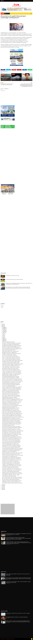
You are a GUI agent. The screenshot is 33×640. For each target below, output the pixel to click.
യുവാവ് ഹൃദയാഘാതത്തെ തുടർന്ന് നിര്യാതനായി (9, 355)
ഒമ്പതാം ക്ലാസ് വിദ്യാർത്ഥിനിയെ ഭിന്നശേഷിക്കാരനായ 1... (11, 467)
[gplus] (25, 1)
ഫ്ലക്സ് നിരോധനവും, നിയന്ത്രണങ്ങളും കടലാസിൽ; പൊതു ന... (12, 459)
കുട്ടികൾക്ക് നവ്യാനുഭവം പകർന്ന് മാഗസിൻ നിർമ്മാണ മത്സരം (5, 78)
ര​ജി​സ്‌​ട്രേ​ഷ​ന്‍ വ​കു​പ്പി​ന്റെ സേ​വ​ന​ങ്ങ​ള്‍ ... (8, 425)
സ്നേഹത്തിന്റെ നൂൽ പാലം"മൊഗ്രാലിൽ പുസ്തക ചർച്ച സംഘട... (11, 433)
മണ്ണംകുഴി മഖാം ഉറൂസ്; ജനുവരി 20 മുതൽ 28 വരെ (9, 406)
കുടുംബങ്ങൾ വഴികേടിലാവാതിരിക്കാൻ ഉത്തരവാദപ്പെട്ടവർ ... (11, 383)
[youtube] (29, 1)
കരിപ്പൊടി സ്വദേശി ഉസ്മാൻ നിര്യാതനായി (8, 349)
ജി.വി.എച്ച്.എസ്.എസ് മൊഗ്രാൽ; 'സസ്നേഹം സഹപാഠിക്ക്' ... (11, 428)
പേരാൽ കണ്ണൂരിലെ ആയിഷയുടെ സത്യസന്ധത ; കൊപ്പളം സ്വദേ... (12, 473)
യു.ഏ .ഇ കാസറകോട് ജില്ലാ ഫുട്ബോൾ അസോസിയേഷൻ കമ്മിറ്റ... (12, 360)
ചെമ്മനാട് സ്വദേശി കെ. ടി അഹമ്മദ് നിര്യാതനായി (10, 393)
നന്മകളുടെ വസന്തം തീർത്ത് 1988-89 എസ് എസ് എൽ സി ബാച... (12, 464)
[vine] (28, 1)
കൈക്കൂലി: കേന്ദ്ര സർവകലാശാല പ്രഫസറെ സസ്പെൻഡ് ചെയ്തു (12, 430)
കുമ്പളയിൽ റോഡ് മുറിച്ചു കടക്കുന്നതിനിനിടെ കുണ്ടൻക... (10, 390)
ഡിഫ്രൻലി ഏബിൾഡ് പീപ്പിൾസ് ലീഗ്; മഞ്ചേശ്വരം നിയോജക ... (12, 465)
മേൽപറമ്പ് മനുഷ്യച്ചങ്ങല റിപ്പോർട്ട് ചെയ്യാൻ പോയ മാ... (11, 391)
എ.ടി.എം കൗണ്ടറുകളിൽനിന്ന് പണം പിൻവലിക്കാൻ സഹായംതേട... (12, 434)
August (3, 332)
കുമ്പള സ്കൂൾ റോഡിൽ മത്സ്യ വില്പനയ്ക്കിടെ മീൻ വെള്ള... (11, 392)
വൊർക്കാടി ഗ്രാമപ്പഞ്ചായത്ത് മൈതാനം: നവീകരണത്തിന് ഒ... (11, 421)
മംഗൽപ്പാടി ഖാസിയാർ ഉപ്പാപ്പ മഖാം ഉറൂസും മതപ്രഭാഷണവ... (11, 470)
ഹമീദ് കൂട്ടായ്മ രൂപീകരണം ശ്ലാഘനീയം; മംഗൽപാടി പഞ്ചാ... (11, 382)
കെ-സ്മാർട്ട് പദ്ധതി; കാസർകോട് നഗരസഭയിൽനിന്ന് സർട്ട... (11, 462)
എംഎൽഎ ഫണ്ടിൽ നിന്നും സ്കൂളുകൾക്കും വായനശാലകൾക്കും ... (12, 414)
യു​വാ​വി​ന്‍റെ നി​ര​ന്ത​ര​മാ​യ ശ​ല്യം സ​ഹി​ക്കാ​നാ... (9, 354)
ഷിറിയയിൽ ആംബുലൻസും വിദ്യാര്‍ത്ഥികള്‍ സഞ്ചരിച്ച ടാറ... (11, 418)
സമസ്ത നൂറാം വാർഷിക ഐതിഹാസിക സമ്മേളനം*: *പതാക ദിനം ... (12, 400)
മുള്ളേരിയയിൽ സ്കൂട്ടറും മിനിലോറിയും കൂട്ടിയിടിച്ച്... (9, 397)
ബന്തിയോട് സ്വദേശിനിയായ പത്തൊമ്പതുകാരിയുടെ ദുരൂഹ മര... (12, 480)
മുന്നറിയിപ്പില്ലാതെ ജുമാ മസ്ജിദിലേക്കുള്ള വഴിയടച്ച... (10, 435)
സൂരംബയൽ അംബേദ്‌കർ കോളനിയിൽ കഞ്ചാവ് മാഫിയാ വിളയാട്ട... (12, 448)
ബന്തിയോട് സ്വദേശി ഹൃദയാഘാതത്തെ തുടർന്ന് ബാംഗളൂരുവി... (12, 472)
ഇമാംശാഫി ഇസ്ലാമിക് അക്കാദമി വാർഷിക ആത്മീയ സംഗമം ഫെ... (12, 348)
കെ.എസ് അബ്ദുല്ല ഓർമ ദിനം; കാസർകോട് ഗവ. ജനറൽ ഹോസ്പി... (12, 381)
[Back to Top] (31, 639)
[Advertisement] (11, 122)
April (3, 337)
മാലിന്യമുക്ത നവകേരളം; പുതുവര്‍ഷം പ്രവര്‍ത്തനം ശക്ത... (11, 481)
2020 (2, 488)
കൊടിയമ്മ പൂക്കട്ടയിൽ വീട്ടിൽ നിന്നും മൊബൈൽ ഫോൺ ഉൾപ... (12, 345)
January (3, 340)
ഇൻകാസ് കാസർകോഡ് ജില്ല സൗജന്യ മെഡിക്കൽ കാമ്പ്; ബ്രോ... (12, 413)
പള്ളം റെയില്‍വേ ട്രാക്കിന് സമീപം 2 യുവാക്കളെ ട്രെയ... (10, 351)
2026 (2, 324)
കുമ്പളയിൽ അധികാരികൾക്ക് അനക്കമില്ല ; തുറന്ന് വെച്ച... (11, 407)
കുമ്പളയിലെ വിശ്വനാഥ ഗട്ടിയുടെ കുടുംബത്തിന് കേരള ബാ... (11, 374)
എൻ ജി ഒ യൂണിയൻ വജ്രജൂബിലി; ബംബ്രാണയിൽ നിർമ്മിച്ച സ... (12, 415)
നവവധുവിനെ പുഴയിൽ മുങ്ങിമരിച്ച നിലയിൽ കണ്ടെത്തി (10, 471)
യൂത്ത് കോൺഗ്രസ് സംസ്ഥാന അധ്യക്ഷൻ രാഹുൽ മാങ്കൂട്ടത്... (11, 445)
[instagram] (24, 1)
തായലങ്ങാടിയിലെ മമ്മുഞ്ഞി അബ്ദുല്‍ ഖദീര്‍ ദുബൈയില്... (10, 376)
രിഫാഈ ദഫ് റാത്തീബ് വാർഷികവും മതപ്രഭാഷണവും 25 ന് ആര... (12, 378)
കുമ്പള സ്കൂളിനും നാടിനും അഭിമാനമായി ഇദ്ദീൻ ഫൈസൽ (10, 450)
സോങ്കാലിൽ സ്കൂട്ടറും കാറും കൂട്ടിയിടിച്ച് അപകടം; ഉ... (10, 456)
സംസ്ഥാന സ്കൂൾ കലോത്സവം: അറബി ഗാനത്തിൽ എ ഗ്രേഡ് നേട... (12, 405)
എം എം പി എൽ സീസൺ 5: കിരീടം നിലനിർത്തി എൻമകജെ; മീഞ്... (12, 477)
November (3, 328)
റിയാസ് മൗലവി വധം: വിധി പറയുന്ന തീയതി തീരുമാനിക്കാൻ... (11, 440)
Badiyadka (3, 74)
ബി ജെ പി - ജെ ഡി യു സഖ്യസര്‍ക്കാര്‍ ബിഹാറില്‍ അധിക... (11, 356)
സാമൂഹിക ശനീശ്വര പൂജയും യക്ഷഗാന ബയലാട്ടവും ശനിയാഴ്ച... (12, 449)
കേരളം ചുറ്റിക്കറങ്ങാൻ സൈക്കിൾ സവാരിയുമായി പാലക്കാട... (11, 442)
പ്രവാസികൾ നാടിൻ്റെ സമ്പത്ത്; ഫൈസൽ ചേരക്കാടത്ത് (10, 367)
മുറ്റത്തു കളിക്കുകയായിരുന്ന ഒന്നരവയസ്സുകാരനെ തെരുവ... (11, 410)
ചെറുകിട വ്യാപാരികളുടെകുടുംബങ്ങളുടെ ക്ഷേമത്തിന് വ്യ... (11, 384)
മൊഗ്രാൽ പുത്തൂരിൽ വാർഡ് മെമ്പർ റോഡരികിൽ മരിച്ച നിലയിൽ (12, 452)
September (4, 331)
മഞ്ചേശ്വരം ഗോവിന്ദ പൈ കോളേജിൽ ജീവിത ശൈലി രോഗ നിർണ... (12, 399)
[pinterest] (30, 1)
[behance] (26, 1)
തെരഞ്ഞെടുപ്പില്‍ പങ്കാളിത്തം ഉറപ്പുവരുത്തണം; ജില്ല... (10, 368)
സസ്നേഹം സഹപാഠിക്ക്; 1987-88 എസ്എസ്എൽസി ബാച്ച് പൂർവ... (12, 411)
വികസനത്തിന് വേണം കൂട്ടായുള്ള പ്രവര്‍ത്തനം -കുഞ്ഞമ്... (11, 474)
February (3, 339)
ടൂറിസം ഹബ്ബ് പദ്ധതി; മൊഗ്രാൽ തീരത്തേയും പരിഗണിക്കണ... (11, 359)
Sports (2, 307)
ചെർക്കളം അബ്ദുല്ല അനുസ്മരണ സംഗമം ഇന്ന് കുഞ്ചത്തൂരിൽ (11, 373)
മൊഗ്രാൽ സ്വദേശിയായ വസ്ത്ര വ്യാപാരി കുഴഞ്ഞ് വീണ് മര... (11, 347)
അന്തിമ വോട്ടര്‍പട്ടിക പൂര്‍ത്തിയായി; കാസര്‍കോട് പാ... (10, 375)
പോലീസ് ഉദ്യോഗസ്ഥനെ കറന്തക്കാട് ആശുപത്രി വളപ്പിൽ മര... (11, 457)
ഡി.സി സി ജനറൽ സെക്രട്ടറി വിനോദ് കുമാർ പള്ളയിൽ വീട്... (11, 441)
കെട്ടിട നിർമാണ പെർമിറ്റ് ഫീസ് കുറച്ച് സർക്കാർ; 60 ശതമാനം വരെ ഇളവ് (18, 613)
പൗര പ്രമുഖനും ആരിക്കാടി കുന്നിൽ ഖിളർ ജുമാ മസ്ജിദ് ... (11, 362)
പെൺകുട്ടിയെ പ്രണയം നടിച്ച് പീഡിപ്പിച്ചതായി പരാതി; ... (10, 404)
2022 (2, 485)
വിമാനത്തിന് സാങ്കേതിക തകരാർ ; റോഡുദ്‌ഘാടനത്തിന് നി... (11, 463)
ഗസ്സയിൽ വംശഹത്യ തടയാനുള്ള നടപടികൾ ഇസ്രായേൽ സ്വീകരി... (12, 363)
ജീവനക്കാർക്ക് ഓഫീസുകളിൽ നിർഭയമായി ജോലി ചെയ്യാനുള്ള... (12, 427)
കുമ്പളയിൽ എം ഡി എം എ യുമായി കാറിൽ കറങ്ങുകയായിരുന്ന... (12, 389)
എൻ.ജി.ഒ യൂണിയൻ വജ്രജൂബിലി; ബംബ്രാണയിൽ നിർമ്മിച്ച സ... (12, 422)
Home (2, 13)
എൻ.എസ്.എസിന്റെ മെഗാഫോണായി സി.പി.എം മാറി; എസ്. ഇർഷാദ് (12, 455)
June (3, 334)
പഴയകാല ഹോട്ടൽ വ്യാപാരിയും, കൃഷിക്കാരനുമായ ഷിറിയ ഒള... (12, 370)
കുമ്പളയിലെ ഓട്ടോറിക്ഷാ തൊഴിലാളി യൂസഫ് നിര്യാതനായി (11, 458)
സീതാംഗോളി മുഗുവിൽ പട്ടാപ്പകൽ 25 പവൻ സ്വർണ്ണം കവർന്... (11, 412)
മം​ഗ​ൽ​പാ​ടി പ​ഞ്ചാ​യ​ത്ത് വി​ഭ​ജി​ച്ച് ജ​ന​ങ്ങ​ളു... (9, 385)
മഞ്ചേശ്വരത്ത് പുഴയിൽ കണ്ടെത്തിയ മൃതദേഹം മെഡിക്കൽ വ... (12, 429)
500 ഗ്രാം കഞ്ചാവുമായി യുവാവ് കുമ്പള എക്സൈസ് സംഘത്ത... (12, 478)
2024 (2, 326)
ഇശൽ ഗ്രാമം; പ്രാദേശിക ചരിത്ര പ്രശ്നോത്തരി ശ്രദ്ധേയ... (11, 369)
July (3, 333)
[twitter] (21, 1)
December (3, 327)
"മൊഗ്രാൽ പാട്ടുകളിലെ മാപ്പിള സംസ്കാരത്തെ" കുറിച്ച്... (10, 443)
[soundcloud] (32, 1)
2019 (2, 489)
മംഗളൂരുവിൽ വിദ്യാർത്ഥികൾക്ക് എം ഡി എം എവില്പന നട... (11, 398)
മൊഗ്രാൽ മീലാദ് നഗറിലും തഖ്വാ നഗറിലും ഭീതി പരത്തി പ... (11, 396)
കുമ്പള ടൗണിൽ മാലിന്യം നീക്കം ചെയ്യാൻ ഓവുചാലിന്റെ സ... (11, 426)
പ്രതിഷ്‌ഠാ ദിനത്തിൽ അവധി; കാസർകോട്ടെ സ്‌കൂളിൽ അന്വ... (11, 388)
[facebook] (20, 1)
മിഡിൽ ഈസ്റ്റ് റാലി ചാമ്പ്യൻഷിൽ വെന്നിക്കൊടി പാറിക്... (10, 403)
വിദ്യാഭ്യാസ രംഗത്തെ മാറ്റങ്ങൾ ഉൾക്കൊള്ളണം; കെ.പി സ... (11, 346)
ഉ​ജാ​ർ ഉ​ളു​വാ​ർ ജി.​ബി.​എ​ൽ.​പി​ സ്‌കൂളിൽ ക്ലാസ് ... (9, 352)
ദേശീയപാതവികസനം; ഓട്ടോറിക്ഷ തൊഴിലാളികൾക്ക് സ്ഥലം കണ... (12, 437)
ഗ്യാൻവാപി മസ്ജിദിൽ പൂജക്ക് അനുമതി (8, 341)
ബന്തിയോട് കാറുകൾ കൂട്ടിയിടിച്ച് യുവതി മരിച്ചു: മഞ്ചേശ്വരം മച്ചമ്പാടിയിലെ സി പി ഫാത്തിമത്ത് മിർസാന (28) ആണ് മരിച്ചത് (19, 284)
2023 (2, 484)
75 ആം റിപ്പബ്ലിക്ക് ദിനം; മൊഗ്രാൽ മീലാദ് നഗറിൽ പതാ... (11, 366)
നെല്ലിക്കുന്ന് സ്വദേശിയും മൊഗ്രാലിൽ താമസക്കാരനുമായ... (11, 353)
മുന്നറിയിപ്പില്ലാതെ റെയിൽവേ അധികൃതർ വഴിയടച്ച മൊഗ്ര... (11, 423)
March (3, 338)
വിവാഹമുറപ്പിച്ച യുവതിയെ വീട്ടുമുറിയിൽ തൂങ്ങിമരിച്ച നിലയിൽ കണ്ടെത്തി (16, 78)
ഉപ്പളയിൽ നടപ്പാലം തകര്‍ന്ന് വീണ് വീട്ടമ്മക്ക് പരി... (9, 451)
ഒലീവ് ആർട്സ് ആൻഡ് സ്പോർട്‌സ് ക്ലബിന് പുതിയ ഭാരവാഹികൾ (12, 419)
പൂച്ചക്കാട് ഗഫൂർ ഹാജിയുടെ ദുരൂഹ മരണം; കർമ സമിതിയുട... (11, 371)
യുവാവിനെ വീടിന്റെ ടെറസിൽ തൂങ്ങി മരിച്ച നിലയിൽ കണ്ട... (11, 479)
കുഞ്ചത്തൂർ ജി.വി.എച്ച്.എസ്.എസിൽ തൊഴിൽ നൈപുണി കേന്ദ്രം (12, 482)
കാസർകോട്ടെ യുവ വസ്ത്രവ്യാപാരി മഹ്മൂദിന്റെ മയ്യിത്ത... (11, 344)
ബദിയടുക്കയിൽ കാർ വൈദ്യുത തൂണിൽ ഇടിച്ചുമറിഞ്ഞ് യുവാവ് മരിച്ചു (26, 77)
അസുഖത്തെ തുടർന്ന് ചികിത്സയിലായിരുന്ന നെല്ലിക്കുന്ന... (11, 377)
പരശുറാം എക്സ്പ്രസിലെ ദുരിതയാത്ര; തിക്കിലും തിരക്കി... (11, 447)
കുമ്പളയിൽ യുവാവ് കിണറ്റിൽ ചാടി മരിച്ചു (12, 275)
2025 (2, 325)
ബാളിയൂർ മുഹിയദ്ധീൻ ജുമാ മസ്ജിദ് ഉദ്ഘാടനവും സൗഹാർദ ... (12, 436)
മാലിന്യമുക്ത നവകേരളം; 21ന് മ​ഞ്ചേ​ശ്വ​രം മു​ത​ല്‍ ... (10, 466)
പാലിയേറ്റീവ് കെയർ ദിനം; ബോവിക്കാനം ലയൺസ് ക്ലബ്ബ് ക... (11, 420)
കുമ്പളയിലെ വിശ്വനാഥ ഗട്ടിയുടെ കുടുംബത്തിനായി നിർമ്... (11, 361)
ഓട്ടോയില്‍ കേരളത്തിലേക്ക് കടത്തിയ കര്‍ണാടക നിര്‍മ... (10, 408)
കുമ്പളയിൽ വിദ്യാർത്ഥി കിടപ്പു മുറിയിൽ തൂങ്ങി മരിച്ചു (14, 279)
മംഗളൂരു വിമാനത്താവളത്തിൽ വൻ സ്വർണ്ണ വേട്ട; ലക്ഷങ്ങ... (11, 444)
